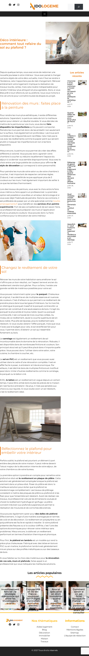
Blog (44, 630)
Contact (75, 627)
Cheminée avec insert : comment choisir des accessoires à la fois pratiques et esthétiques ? (71, 91)
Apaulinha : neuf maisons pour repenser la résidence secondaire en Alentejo (71, 232)
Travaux (44, 641)
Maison (44, 638)
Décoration (44, 633)
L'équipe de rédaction (75, 635)
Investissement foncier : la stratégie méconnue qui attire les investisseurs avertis (10, 596)
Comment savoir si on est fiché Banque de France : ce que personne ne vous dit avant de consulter (78, 601)
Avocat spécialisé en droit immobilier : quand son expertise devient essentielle (55, 598)
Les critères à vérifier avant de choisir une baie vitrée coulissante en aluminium (71, 143)
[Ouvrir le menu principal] (44, 14)
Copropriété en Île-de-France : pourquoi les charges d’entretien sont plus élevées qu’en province (33, 600)
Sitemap (74, 633)
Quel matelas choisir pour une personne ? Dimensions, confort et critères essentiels (71, 203)
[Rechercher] (79, 7)
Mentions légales (75, 630)
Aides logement (44, 627)
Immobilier (44, 635)
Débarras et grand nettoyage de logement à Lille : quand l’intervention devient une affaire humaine (71, 172)
